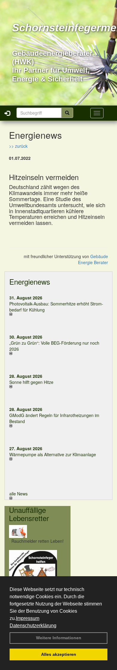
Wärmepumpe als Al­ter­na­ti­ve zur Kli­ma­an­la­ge (52, 454)
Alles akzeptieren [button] (58, 654)
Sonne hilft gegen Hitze (31, 382)
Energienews (29, 281)
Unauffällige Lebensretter (29, 513)
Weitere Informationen (58, 637)
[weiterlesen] (58, 314)
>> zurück (18, 146)
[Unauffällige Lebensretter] (37, 531)
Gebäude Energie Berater (93, 259)
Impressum (27, 618)
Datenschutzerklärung (33, 625)
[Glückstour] (37, 574)
